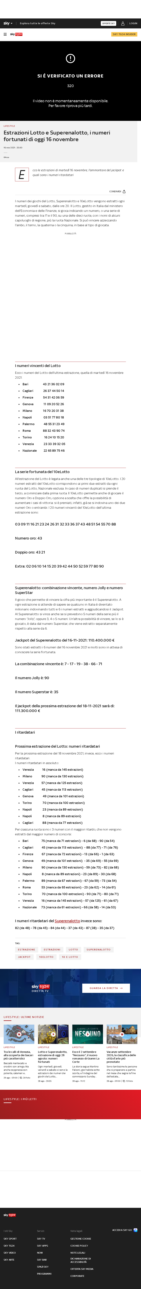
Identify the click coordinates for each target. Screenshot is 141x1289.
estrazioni (52, 949)
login (133, 23)
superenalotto (99, 949)
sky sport (10, 1238)
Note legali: (76, 1231)
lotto (73, 949)
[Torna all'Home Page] (16, 34)
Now (40, 1252)
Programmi (44, 1273)
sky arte (9, 1259)
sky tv (41, 1238)
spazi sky (42, 1266)
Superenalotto (67, 921)
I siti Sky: (8, 1231)
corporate (77, 1276)
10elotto (46, 957)
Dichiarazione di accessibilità (80, 1260)
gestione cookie (80, 1238)
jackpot (24, 957)
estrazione (26, 949)
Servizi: (41, 1231)
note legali (77, 1252)
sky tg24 (9, 1245)
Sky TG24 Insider (124, 34)
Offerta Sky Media (81, 1269)
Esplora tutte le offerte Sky (37, 23)
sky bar (42, 1259)
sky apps (42, 1245)
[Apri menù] (5, 34)
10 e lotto (70, 957)
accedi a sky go (122, 1230)
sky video (10, 1252)
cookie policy (79, 1245)
